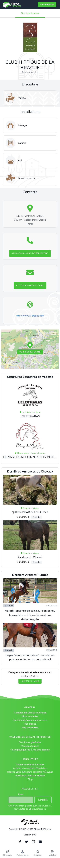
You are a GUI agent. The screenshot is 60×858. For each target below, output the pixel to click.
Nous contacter (30, 716)
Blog (30, 779)
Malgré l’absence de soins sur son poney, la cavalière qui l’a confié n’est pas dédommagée (30, 615)
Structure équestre (30, 13)
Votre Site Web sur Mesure (30, 775)
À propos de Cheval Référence (30, 712)
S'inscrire (43, 800)
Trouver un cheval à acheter (30, 764)
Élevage (48, 772)
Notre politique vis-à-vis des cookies (30, 749)
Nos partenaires (30, 727)
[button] (30, 345)
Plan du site (30, 723)
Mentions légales (30, 746)
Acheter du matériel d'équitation (30, 768)
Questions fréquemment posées (30, 720)
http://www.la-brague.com (30, 315)
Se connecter (47, 4)
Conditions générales (30, 742)
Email (21, 794)
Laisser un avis (30, 681)
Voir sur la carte (29, 352)
